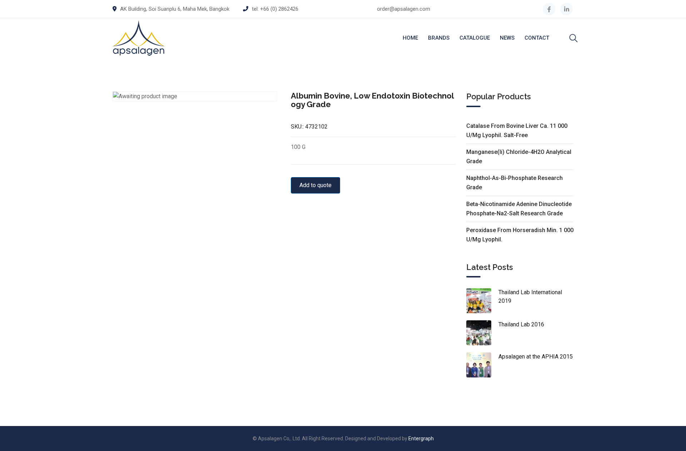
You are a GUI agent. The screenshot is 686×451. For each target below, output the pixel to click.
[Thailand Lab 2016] (482, 332)
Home (410, 38)
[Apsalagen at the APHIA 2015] (482, 364)
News (507, 38)
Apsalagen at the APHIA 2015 (535, 356)
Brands (438, 38)
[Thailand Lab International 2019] (482, 300)
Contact (537, 38)
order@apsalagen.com (403, 9)
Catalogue (474, 38)
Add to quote (315, 185)
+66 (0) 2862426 (279, 9)
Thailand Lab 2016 (521, 324)
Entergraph (421, 438)
